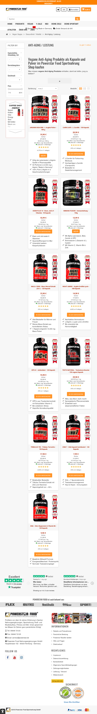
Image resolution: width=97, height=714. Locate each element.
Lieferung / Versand (59, 671)
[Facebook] (7, 657)
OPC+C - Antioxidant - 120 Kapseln (43, 370)
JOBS (32, 29)
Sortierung (32, 88)
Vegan (30, 24)
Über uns (23, 30)
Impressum (57, 655)
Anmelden (75, 9)
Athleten (11, 30)
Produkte (19, 24)
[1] (72, 145)
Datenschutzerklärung (60, 658)
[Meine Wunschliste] (58, 9)
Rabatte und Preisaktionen (62, 631)
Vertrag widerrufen (57, 681)
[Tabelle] (88, 89)
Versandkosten (48, 143)
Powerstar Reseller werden (62, 637)
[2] (74, 145)
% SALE (39, 24)
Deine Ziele (56, 24)
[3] (40, 147)
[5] (42, 147)
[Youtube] (14, 657)
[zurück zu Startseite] (7, 34)
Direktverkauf (57, 644)
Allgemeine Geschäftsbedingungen (65, 665)
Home (9, 24)
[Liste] (84, 89)
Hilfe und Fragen (58, 641)
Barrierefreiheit (58, 662)
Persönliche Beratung (60, 634)
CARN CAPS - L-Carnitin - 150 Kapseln (76, 127)
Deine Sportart (71, 24)
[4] (78, 145)
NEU (46, 24)
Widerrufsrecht (58, 675)
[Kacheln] (80, 89)
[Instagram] (21, 657)
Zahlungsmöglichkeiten (61, 668)
